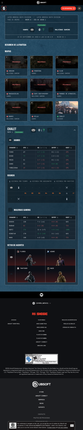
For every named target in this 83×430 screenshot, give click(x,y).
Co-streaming (67, 8)
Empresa (41, 399)
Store (41, 392)
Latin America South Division (19, 17)
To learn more (51, 427)
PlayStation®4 (41, 338)
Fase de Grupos (13, 20)
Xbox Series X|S (42, 327)
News (42, 403)
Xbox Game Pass (41, 323)
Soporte (41, 407)
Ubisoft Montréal (14, 323)
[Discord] (41, 295)
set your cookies (63, 427)
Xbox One (42, 331)
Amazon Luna (41, 345)
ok (72, 425)
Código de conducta (69, 327)
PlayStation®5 (42, 334)
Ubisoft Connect (41, 396)
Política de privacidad (41, 418)
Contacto (41, 414)
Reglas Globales (69, 323)
